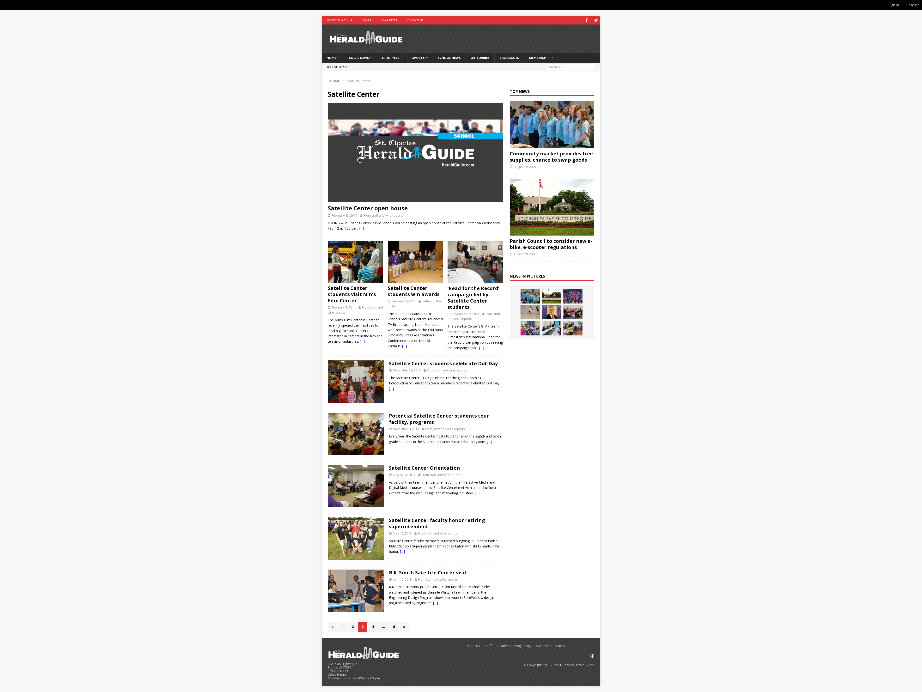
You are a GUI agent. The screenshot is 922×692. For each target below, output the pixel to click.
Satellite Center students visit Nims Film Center (352, 294)
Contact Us (415, 20)
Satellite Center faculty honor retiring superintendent (437, 523)
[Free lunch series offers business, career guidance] (551, 328)
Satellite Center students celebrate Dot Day (443, 363)
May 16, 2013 (402, 533)
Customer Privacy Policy (514, 646)
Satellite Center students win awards (414, 291)
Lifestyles (390, 57)
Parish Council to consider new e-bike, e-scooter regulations (551, 244)
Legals (366, 20)
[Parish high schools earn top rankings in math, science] (572, 312)
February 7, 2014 (343, 307)
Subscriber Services (550, 646)
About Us (473, 646)
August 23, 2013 (404, 475)
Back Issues (509, 57)
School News (449, 57)
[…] (361, 228)
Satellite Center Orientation (424, 468)
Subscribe (912, 5)
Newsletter (389, 20)
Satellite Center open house (368, 208)
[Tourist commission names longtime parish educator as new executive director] (551, 312)
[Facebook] (586, 20)
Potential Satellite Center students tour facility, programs (439, 419)
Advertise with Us (339, 20)
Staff (488, 646)
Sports (418, 57)
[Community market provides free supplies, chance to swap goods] (552, 124)
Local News (359, 57)
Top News (520, 91)
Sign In (894, 5)
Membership (539, 57)
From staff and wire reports (383, 215)
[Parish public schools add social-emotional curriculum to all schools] (572, 296)
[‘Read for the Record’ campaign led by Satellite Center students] (475, 262)
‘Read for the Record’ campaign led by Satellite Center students (473, 297)
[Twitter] (596, 20)
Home (331, 57)
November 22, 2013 (465, 314)
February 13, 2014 (344, 215)
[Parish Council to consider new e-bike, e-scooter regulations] (552, 207)
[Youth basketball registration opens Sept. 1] (530, 312)
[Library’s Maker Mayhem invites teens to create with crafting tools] (572, 328)
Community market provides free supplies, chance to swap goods (551, 156)
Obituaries (480, 57)
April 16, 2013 (402, 579)
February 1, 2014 (403, 301)
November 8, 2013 (406, 429)
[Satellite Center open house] (415, 152)
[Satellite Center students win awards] (415, 262)
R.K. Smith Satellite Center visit (428, 572)
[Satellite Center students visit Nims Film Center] (355, 262)
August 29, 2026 (525, 166)
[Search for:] (570, 66)
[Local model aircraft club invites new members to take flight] (530, 328)
